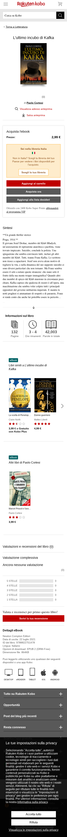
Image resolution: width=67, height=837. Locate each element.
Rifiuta (33, 822)
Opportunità (12, 705)
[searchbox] (33, 15)
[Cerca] (60, 15)
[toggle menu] (6, 4)
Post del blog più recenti (20, 716)
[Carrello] (59, 4)
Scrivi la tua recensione (33, 618)
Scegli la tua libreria (33, 172)
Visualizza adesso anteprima (36, 108)
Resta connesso (15, 727)
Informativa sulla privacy (32, 802)
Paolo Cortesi (35, 102)
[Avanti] (62, 406)
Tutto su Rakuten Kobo (19, 693)
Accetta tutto (33, 814)
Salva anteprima (36, 115)
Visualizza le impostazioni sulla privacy (33, 829)
